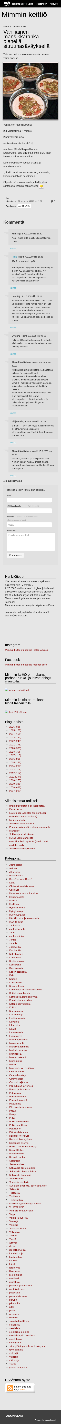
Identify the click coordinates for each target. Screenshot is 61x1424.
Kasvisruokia (16, 968)
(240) (15, 741)
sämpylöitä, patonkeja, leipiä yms (27, 1346)
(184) (15, 776)
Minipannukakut (17, 820)
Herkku (13, 900)
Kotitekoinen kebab (19, 993)
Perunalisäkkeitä (18, 1100)
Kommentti (11, 530)
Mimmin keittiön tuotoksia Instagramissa (26, 650)
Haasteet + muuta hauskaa (23, 893)
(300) (15, 748)
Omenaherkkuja (17, 1075)
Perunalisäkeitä (17, 1096)
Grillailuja (14, 889)
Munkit (12, 1064)
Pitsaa (12, 1110)
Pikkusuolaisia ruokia (20, 1107)
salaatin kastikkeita (19, 1321)
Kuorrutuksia (16, 1011)
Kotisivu (22, 518)
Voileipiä (13, 1225)
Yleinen (13, 1235)
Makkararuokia (17, 1043)
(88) (14, 726)
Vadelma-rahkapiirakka (21, 823)
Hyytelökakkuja (17, 907)
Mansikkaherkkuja (19, 1046)
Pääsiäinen (15, 1128)
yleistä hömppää (18, 1367)
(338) (15, 783)
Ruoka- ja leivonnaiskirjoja (23, 1146)
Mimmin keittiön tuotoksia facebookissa (26, 664)
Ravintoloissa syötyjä (20, 1139)
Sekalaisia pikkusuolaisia (22, 1171)
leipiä (12, 1264)
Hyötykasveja (16, 911)
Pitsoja (12, 1114)
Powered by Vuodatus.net (45, 1420)
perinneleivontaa (18, 1296)
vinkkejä (13, 1353)
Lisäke (12, 1028)
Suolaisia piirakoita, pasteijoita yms (28, 1185)
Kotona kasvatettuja (19, 1003)
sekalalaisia (15, 1339)
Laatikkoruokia (17, 1018)
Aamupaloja (15, 864)
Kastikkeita (15, 964)
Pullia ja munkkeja (19, 1121)
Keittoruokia (15, 982)
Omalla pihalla (17, 1071)
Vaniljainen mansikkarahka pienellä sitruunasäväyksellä (26, 39)
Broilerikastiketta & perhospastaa (27, 805)
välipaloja (14, 1360)
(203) (15, 769)
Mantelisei (14, 830)
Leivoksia (14, 1021)
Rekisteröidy (41, 3)
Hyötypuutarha (17, 914)
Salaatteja (14, 1160)
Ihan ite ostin (16, 921)
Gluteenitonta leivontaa (21, 886)
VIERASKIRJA (16, 1207)
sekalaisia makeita (19, 1331)
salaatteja (14, 1324)
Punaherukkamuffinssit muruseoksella (29, 827)
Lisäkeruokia (16, 1032)
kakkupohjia (15, 1257)
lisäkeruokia (15, 1274)
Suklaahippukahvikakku (21, 834)
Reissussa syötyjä (18, 1143)
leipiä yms (14, 1267)
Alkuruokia (15, 872)
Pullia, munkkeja (18, 1125)
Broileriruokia (16, 875)
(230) (15, 791)
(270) (15, 780)
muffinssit (14, 1278)
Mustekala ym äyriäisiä (21, 1068)
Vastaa (13, 248)
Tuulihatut (14, 1196)
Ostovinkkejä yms (18, 1082)
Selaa (30, 3)
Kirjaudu (54, 3)
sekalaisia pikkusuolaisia (22, 1335)
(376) (15, 744)
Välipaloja (14, 1232)
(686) (15, 787)
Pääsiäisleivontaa (18, 1132)
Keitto (12, 975)
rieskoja (13, 1317)
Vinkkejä (13, 1221)
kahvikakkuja (16, 1253)
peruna (13, 1299)
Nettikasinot (18, 3)
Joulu (12, 932)
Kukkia (12, 1007)
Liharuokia (15, 1025)
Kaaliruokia (15, 950)
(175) (15, 730)
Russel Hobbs (16, 1150)
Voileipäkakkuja (17, 1228)
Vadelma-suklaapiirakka (22, 848)
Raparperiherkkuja (19, 1135)
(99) (14, 758)
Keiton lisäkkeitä (18, 971)
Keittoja (13, 979)
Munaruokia (15, 1061)
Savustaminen (17, 1164)
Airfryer (13, 868)
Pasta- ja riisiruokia (19, 1089)
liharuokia (14, 1271)
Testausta (14, 1192)
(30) (14, 751)
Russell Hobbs (17, 1157)
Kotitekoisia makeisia (20, 1000)
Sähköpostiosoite (23, 506)
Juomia (13, 943)
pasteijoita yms (17, 1289)
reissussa (14, 1314)
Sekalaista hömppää (20, 1175)
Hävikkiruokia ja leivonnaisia (24, 918)
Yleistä (12, 1239)
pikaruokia (14, 1303)
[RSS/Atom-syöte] (20, 1387)
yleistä (12, 1364)
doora (12, 1246)
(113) (15, 755)
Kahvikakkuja (16, 954)
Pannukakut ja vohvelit (21, 1085)
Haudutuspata (16, 897)
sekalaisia (14, 1328)
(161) (15, 734)
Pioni (14, 256)
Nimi (9, 495)
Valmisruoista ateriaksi (21, 1210)
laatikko (13, 1260)
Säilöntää (14, 1189)
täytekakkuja (16, 1349)
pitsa (11, 1307)
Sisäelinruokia (16, 1178)
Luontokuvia (15, 1036)
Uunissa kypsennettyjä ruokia (25, 1203)
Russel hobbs (16, 1153)
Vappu (12, 1214)
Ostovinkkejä (16, 1078)
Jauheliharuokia (17, 929)
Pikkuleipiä (15, 1103)
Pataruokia (15, 1093)
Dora (12, 882)
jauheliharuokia (17, 1249)
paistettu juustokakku (20, 1285)
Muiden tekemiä (17, 1057)
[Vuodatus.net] (14, 1416)
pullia (12, 1310)
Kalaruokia (15, 957)
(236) (15, 766)
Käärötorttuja (16, 1014)
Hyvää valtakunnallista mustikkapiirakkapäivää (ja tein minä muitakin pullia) (28, 841)
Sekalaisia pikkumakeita (22, 1167)
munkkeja (14, 1282)
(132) (15, 737)
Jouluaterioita (16, 936)
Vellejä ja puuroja (18, 1217)
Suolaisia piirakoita (19, 1182)
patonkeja (14, 1292)
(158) (15, 762)
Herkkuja (14, 904)
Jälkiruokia (24, 206)
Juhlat (12, 939)
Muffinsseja (15, 1053)
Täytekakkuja (16, 1200)
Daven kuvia (16, 809)
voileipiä (13, 1356)
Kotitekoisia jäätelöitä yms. (23, 996)
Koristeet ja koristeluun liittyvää (25, 989)
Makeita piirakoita (18, 1039)
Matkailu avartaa (18, 1050)
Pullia (12, 1118)
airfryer (13, 1242)
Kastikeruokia (16, 961)
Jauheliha (14, 925)
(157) (15, 773)
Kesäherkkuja (16, 986)
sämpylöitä (15, 1342)
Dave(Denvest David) (20, 879)
